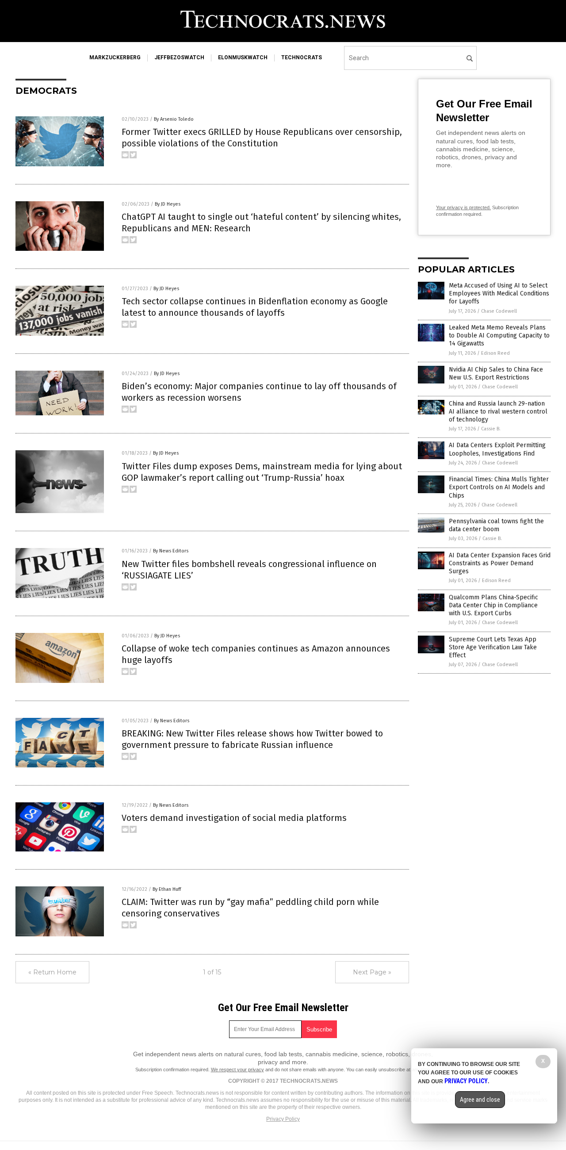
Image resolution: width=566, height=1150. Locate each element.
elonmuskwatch (243, 57)
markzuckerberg (115, 57)
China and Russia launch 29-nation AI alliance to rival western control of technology (498, 411)
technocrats (301, 57)
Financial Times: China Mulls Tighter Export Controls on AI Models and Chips (499, 487)
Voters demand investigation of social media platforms (234, 818)
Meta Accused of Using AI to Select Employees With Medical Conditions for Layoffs (499, 293)
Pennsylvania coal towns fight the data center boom (496, 525)
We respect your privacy (237, 1069)
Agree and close (480, 1099)
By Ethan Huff (167, 889)
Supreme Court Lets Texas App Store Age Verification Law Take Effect (493, 647)
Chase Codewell (499, 311)
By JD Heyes (167, 204)
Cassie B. (491, 429)
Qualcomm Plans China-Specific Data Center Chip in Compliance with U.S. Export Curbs (493, 605)
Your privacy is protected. (463, 207)
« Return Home (52, 972)
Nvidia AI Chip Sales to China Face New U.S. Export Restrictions (496, 373)
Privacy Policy (283, 1119)
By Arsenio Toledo (174, 119)
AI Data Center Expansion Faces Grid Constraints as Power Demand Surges (500, 563)
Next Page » (372, 972)
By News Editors (170, 551)
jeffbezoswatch (179, 57)
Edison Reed (495, 353)
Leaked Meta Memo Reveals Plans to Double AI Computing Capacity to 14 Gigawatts (499, 335)
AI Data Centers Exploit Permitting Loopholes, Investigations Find (497, 449)
